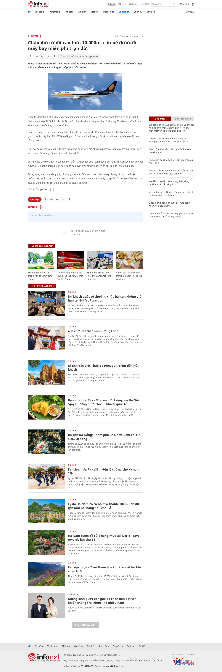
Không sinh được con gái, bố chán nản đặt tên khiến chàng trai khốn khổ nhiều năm (102, 601)
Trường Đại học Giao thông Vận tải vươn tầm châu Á (40, 275)
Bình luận (34, 199)
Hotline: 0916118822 (140, 4)
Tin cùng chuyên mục (43, 285)
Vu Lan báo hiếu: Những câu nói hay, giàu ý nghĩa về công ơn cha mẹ (171, 193)
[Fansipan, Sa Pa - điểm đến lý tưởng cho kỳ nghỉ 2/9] (46, 476)
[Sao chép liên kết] (48, 56)
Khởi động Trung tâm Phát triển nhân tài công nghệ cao (99, 275)
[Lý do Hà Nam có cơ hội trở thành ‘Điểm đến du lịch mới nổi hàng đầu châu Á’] (46, 511)
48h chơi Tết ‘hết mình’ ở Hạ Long (93, 331)
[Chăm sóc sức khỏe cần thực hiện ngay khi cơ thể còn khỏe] (129, 260)
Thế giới (68, 11)
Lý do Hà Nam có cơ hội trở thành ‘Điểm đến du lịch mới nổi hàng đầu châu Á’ (103, 506)
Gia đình (81, 11)
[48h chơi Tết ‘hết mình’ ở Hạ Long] (46, 338)
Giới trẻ (94, 11)
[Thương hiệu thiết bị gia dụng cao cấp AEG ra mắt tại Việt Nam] (70, 260)
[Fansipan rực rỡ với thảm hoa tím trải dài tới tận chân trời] (46, 574)
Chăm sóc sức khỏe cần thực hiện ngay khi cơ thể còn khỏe (129, 275)
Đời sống (39, 11)
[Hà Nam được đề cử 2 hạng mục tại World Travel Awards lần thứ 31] (46, 542)
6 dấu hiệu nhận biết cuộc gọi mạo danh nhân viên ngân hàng (169, 204)
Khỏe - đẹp (108, 11)
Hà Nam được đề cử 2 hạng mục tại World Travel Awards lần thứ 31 (104, 538)
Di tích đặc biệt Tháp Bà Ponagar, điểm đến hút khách (103, 368)
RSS (192, 11)
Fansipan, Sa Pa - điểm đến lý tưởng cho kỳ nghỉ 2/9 (104, 471)
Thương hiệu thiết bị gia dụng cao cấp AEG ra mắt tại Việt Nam (70, 275)
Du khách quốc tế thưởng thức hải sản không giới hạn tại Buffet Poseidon (105, 298)
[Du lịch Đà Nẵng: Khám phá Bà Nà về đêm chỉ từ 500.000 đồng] (46, 441)
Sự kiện (151, 11)
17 (186, 141)
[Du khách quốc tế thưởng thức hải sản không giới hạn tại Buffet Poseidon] (46, 303)
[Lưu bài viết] (54, 56)
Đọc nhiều (160, 118)
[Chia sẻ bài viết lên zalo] (36, 56)
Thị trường (54, 11)
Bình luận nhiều (183, 118)
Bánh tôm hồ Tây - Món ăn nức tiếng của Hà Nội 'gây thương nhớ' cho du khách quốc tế (103, 402)
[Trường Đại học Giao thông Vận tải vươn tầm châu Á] (41, 260)
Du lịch (72, 292)
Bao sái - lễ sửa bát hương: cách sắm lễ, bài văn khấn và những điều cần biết (171, 172)
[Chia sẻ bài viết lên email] (42, 56)
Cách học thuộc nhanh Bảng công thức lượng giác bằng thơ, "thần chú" (168, 140)
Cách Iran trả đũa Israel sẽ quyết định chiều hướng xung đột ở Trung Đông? (171, 215)
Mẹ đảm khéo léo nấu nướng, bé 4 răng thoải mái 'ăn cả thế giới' (169, 183)
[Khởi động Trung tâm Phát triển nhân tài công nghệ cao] (100, 260)
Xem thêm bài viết (85, 624)
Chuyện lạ (124, 11)
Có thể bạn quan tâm (42, 245)
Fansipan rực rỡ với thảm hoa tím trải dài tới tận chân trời (104, 569)
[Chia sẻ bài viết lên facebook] (30, 56)
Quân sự (138, 11)
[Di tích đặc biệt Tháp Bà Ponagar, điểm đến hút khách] (46, 372)
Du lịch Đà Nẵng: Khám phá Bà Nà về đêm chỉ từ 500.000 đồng (104, 437)
